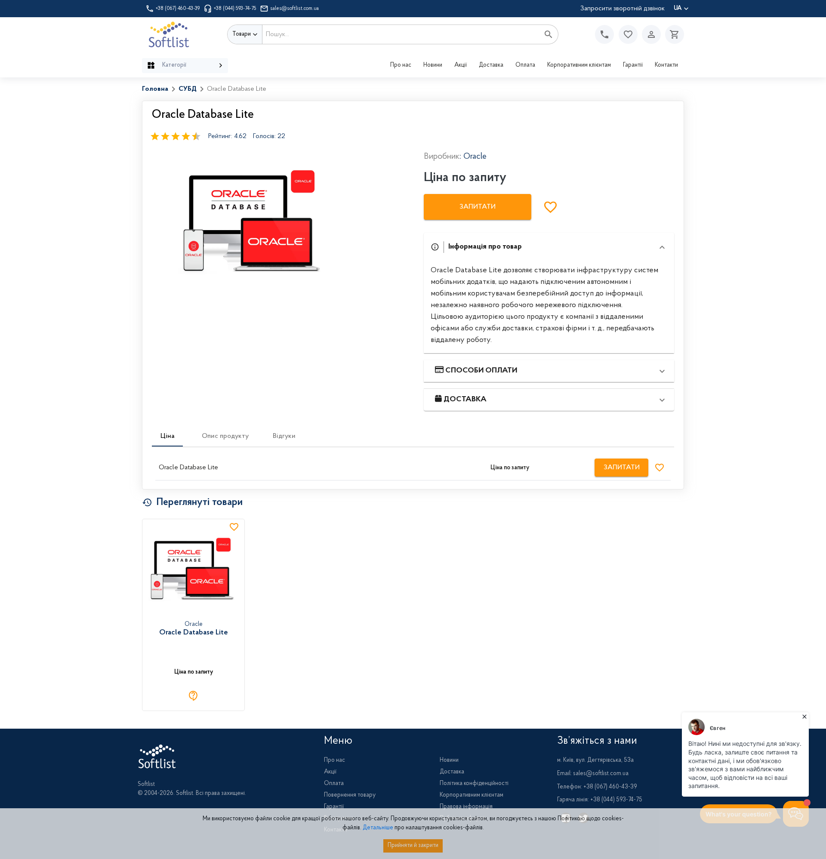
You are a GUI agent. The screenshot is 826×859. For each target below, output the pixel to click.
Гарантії (633, 65)
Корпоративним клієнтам (579, 65)
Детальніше (378, 828)
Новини (432, 65)
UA (678, 9)
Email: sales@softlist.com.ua (593, 774)
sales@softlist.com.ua (294, 8)
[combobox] (400, 34)
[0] (672, 34)
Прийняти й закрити (413, 846)
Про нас (400, 65)
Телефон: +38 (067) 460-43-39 (597, 787)
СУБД (188, 89)
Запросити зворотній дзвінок (622, 8)
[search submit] (548, 34)
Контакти (666, 65)
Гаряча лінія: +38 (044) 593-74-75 (599, 800)
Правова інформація (466, 807)
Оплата (525, 65)
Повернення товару (350, 795)
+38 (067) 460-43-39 (178, 8)
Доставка (491, 65)
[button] (628, 34)
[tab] (167, 436)
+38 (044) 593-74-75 (235, 8)
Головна (155, 89)
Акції (460, 65)
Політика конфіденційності (474, 784)
